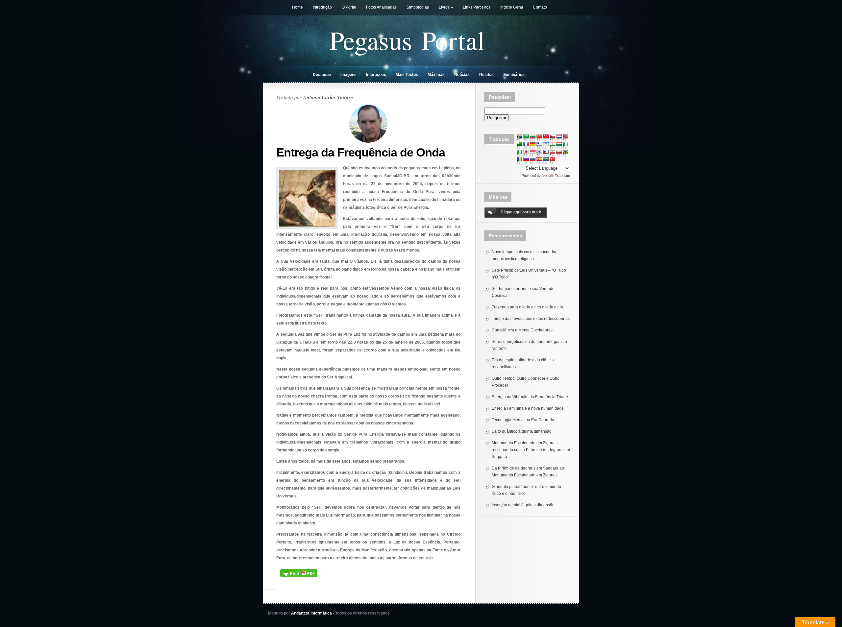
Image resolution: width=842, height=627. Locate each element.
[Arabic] (526, 136)
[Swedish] (546, 159)
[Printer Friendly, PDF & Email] (298, 572)
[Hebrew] (546, 144)
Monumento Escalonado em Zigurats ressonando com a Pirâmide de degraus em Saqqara (531, 450)
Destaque (322, 74)
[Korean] (539, 151)
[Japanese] (526, 151)
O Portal (349, 7)
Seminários (514, 74)
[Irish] (565, 144)
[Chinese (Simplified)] (539, 136)
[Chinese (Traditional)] (546, 136)
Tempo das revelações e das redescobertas (531, 318)
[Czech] (552, 136)
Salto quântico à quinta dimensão (522, 431)
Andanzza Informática (311, 613)
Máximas (436, 74)
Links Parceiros (476, 7)
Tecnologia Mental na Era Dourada (523, 420)
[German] (532, 144)
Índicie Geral (511, 7)
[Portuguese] (565, 151)
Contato (540, 7)
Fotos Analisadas (381, 7)
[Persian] (552, 151)
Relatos (486, 74)
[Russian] (526, 159)
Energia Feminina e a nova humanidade (528, 408)
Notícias (462, 74)
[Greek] (539, 144)
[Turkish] (552, 159)
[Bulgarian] (532, 136)
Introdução (322, 7)
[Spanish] (539, 159)
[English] (565, 136)
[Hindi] (552, 144)
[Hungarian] (559, 144)
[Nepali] (546, 151)
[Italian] (519, 151)
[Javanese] (532, 151)
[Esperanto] (519, 144)
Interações (376, 74)
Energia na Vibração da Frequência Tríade (530, 397)
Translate (562, 176)
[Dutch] (559, 136)
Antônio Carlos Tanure (328, 97)
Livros (446, 7)
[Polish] (559, 151)
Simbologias (418, 7)
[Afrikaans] (519, 136)
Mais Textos (407, 74)
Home (297, 7)
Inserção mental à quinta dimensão (523, 505)
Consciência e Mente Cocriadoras (522, 330)
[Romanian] (519, 159)
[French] (526, 144)
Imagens (348, 74)
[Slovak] (532, 159)
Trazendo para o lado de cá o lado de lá (527, 307)
